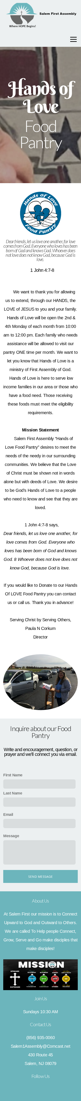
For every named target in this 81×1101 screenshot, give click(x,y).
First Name (12, 775)
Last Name (12, 793)
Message (11, 836)
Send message (40, 876)
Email (8, 814)
